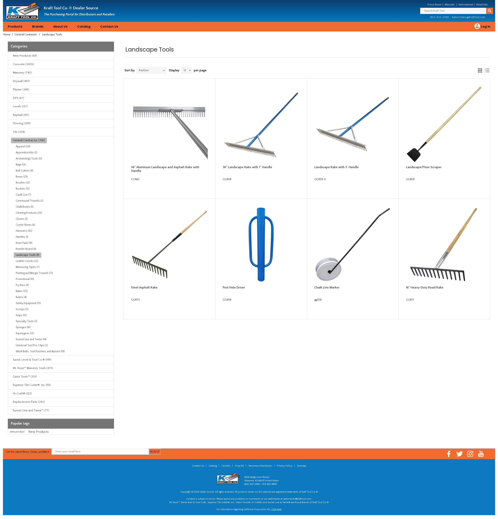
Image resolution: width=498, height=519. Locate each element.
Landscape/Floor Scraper (424, 167)
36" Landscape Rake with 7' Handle (247, 167)
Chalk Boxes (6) (25, 206)
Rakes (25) (22, 291)
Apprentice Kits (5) (26, 152)
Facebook (449, 453)
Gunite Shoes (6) (25, 224)
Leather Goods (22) (27, 261)
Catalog (83, 26)
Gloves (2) (22, 218)
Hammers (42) (24, 230)
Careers (226, 465)
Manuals (450, 4)
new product (17, 431)
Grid (480, 70)
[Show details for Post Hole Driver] (261, 244)
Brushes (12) (23, 182)
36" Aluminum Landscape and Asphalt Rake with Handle (165, 169)
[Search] (489, 11)
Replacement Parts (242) (29, 402)
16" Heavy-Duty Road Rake (424, 287)
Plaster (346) (21, 89)
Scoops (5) (22, 309)
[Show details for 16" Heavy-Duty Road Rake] (444, 244)
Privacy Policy (284, 465)
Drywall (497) (21, 81)
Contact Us (109, 26)
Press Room (434, 4)
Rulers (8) (21, 297)
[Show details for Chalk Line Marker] (352, 244)
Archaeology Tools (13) (29, 158)
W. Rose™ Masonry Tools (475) (33, 368)
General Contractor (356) (29, 140)
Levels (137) (20, 106)
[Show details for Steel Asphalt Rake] (169, 244)
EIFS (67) (18, 98)
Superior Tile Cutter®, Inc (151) (32, 385)
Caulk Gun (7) (23, 194)
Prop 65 (239, 465)
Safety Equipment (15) (28, 303)
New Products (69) (25, 55)
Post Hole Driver (234, 287)
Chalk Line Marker (326, 287)
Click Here (276, 509)
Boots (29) (22, 176)
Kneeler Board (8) (26, 249)
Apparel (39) (23, 146)
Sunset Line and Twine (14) (31, 339)
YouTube (481, 453)
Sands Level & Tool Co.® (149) (32, 359)
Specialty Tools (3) (26, 321)
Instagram (470, 453)
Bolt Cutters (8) (24, 170)
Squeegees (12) (25, 333)
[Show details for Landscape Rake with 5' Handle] (352, 124)
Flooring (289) (22, 123)
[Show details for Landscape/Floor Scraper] (444, 124)
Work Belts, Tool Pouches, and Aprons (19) (40, 351)
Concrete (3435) (23, 64)
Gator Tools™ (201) (25, 376)
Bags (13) (21, 164)
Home (7, 34)
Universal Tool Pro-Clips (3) (32, 345)
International (466, 4)
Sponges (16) (23, 327)
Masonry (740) (22, 72)
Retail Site (482, 4)
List (487, 70)
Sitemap (301, 465)
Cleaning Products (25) (29, 212)
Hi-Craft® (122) (22, 393)
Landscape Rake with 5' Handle (336, 167)
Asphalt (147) (21, 115)
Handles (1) (22, 237)
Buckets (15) (23, 188)
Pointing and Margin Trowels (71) (34, 273)
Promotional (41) (25, 279)
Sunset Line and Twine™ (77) (31, 410)
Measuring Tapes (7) (28, 267)
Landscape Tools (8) (27, 255)
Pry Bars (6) (22, 285)
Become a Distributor (260, 465)
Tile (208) (19, 132)
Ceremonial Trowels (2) (29, 200)
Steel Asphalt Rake (144, 287)
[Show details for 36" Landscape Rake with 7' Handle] (261, 124)
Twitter (459, 453)
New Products (38, 431)
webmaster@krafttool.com (297, 499)
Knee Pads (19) (24, 243)
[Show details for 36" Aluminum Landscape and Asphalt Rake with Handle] (169, 124)
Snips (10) (21, 315)
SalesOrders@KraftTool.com (468, 17)
